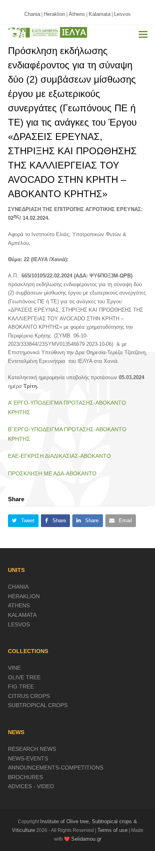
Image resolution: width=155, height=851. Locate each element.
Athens (77, 14)
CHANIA (18, 586)
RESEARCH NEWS (32, 749)
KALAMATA (22, 615)
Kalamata (99, 14)
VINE (14, 668)
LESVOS (19, 624)
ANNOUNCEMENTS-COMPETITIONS (55, 767)
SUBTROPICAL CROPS (38, 705)
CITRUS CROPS (29, 696)
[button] (143, 35)
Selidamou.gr (86, 839)
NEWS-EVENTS (28, 758)
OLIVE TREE (24, 677)
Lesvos (122, 14)
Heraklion (54, 14)
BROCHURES (25, 777)
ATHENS (19, 605)
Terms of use (112, 830)
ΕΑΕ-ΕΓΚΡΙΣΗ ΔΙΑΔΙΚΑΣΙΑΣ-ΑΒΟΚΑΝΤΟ (59, 456)
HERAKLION (24, 596)
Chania (32, 14)
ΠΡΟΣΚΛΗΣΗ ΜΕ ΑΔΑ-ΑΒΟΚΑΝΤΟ (52, 473)
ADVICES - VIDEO (31, 786)
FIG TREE (21, 686)
